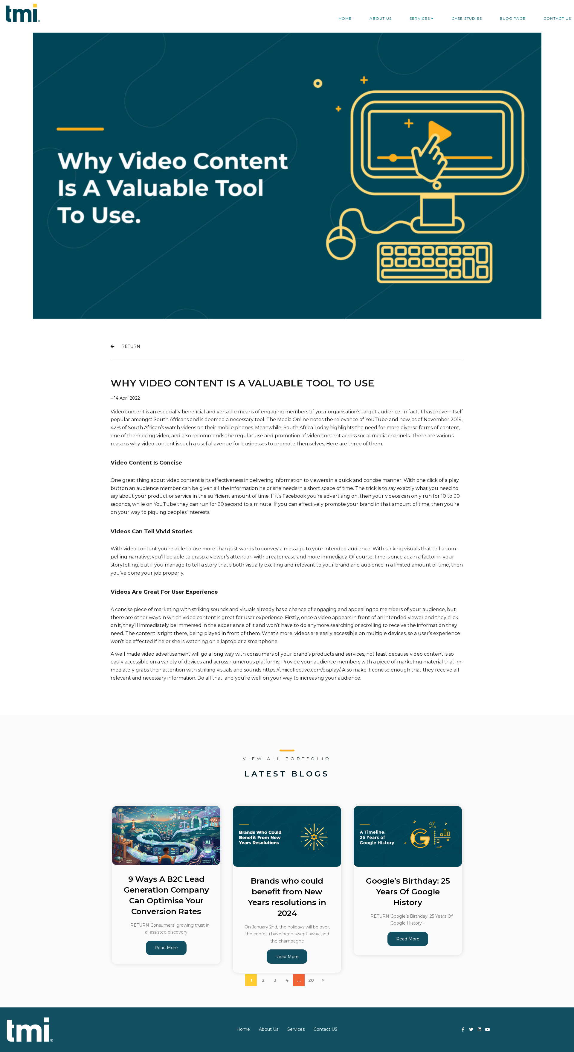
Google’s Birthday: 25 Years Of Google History (408, 891)
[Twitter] (471, 1030)
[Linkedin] (480, 1030)
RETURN (127, 346)
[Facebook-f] (463, 1030)
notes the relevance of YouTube (349, 419)
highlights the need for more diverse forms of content (394, 427)
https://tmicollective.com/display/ (301, 670)
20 (311, 980)
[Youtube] (488, 1030)
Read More (166, 947)
